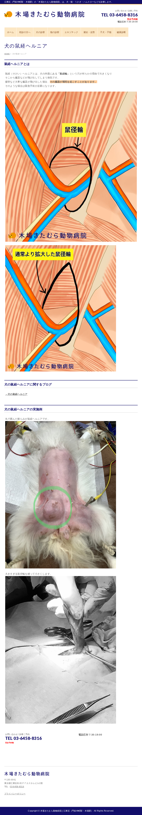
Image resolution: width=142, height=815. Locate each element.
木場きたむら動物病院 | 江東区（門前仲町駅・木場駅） (66, 811)
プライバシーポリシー (15, 794)
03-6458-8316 (17, 786)
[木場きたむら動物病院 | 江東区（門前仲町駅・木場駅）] (44, 13)
